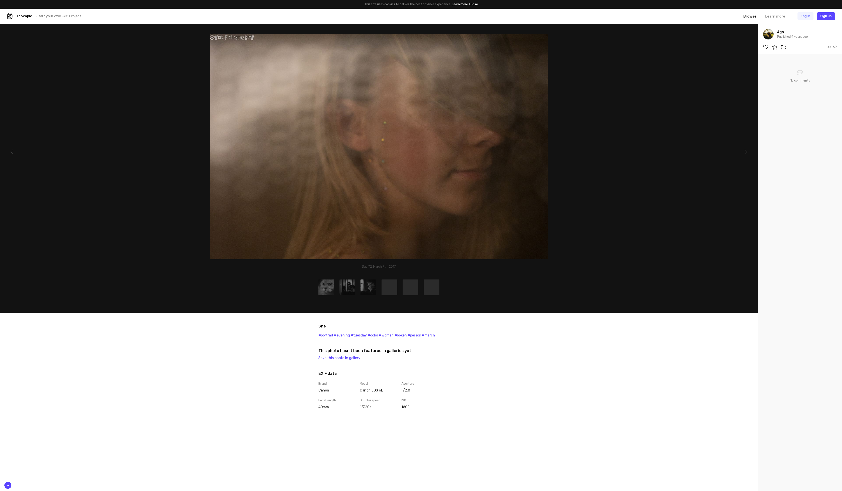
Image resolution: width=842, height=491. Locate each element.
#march (428, 335)
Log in (805, 16)
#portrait (325, 335)
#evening (342, 335)
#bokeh (400, 335)
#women (386, 335)
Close (473, 4)
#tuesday (359, 335)
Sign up (826, 16)
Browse (749, 16)
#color (373, 335)
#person (414, 335)
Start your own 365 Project (58, 16)
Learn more (460, 4)
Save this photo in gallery (339, 358)
